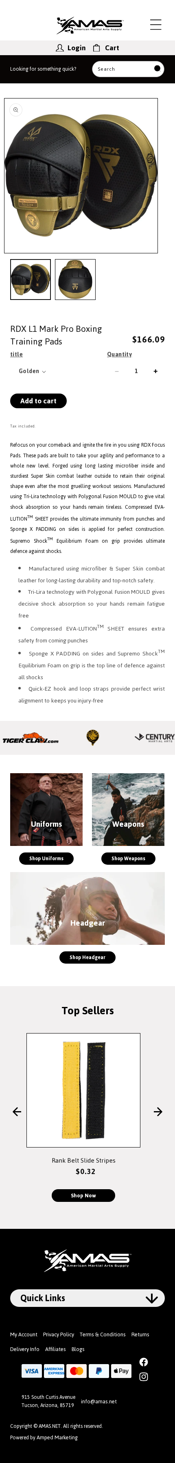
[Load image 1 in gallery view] (30, 279)
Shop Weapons (128, 858)
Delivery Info (24, 1349)
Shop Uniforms (46, 858)
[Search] (157, 69)
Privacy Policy (58, 1334)
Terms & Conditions (103, 1334)
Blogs (78, 1349)
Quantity (119, 354)
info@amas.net (99, 1401)
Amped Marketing (57, 1437)
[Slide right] (158, 1112)
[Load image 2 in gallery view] (75, 279)
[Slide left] (17, 1112)
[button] (156, 25)
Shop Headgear (87, 957)
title (16, 354)
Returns (140, 1334)
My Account (23, 1334)
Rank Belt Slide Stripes (84, 1160)
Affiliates (55, 1349)
